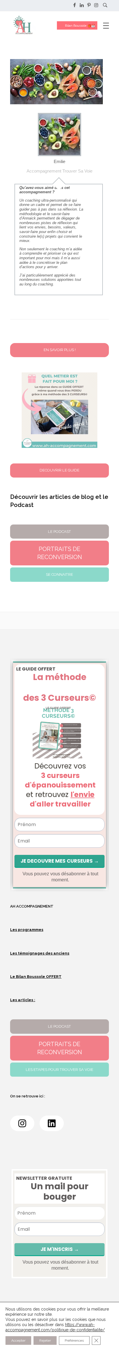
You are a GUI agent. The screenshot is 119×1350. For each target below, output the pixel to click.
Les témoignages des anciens (39, 953)
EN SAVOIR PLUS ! (60, 350)
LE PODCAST (59, 1026)
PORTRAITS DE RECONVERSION (59, 1048)
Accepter (18, 1340)
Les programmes (26, 929)
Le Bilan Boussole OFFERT (36, 976)
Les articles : (22, 1000)
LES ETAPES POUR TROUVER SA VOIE (59, 1069)
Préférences (74, 1340)
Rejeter (45, 1340)
